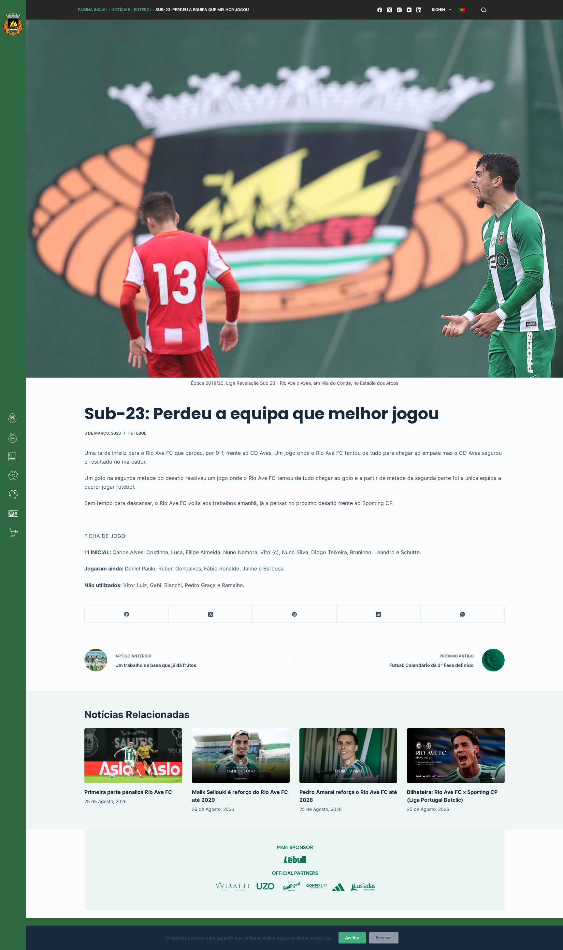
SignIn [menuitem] (438, 9)
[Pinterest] (295, 614)
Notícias (120, 9)
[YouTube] (409, 9)
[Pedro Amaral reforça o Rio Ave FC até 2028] (348, 755)
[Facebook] (379, 9)
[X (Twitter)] (389, 9)
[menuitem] (462, 10)
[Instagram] (399, 9)
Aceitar (352, 937)
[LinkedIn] (418, 9)
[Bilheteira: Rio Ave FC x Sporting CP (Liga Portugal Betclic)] (456, 755)
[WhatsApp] (463, 614)
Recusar (384, 937)
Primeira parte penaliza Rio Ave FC (128, 792)
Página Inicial (93, 9)
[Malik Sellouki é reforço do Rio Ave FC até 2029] (241, 755)
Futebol (143, 9)
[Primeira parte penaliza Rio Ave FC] (133, 755)
